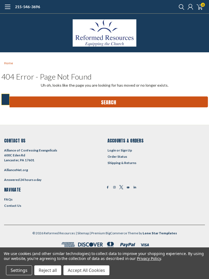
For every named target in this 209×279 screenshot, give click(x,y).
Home (8, 63)
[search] (180, 7)
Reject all (48, 270)
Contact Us (12, 206)
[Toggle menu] (7, 9)
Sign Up (126, 150)
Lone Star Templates (160, 233)
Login (111, 150)
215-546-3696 (27, 6)
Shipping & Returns (121, 163)
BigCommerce (116, 233)
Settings (19, 270)
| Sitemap (82, 233)
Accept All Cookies (86, 270)
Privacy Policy (149, 258)
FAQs (8, 199)
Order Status (117, 156)
